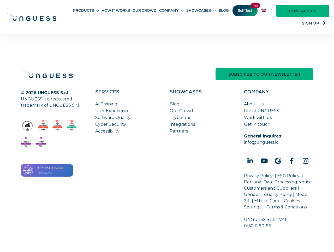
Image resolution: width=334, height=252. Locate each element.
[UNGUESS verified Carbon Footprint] (27, 126)
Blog (175, 103)
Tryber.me (181, 117)
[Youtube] (264, 160)
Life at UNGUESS (261, 110)
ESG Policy (288, 175)
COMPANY (169, 11)
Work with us (258, 117)
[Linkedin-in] (250, 160)
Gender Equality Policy (268, 194)
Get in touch (257, 124)
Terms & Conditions (287, 207)
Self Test (245, 11)
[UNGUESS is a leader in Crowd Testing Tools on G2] (43, 126)
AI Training (106, 103)
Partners (179, 131)
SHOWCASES (198, 11)
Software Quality (112, 117)
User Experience (112, 110)
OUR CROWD (145, 11)
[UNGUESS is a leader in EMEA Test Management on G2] (40, 142)
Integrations (182, 124)
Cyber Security (110, 124)
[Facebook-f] (291, 160)
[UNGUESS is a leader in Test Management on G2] (57, 126)
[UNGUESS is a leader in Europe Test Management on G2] (26, 142)
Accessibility (107, 131)
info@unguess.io (261, 142)
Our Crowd (181, 110)
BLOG (223, 11)
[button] (302, 11)
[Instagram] (305, 160)
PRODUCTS (83, 11)
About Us (254, 103)
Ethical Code (267, 200)
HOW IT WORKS (116, 11)
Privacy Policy (258, 175)
